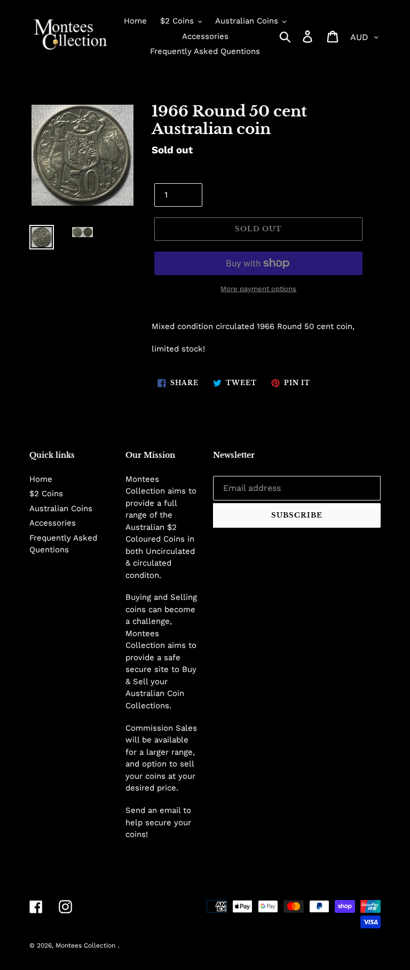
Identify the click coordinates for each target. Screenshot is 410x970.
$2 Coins (46, 493)
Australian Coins (60, 508)
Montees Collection (85, 945)
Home (40, 479)
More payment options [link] (258, 289)
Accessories (52, 523)
